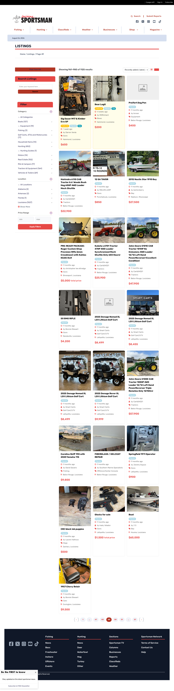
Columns (113, 648)
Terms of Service (149, 643)
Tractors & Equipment (30, 169)
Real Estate (25, 160)
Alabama (23, 189)
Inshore (49, 657)
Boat (131, 515)
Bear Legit (100, 105)
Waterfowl (82, 652)
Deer (79, 648)
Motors (23, 155)
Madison (134, 197)
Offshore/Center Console (107, 471)
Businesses (115, 652)
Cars (65, 601)
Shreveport (67, 276)
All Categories (26, 117)
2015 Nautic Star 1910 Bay (143, 180)
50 (115, 620)
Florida (22, 198)
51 (122, 620)
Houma (134, 532)
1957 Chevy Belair (70, 587)
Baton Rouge (136, 120)
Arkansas (23, 194)
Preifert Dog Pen (137, 103)
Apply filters (35, 227)
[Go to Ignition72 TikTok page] (159, 21)
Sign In (159, 2)
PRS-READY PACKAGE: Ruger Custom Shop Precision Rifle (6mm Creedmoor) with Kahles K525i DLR (73, 252)
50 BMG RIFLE (68, 319)
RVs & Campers (26, 164)
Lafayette (101, 337)
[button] (18, 29)
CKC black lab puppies (72, 529)
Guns (65, 136)
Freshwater (51, 652)
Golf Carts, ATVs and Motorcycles (32, 136)
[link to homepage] (32, 19)
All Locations (26, 185)
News (48, 643)
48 (102, 620)
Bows (99, 118)
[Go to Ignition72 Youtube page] (154, 21)
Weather (113, 666)
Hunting (24, 146)
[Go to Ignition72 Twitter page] (142, 21)
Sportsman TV (116, 643)
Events (48, 666)
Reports (113, 657)
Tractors (66, 202)
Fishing (66, 471)
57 (135, 620)
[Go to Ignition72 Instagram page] (148, 21)
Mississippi (143, 197)
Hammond (67, 139)
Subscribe (169, 2)
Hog (79, 657)
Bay (132, 193)
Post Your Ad (35, 69)
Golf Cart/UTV (103, 334)
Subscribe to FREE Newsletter (19, 686)
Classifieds (114, 662)
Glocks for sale (102, 515)
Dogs (65, 543)
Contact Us (147, 648)
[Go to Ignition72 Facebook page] (137, 21)
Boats (23, 122)
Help (143, 652)
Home (22, 54)
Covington (67, 604)
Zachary (66, 547)
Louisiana (76, 139)
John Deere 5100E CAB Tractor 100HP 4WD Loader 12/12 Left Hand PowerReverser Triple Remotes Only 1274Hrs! (141, 385)
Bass (47, 648)
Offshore (49, 662)
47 (96, 620)
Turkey (80, 662)
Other (80, 666)
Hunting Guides (28, 151)
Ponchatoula (102, 197)
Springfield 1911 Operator (142, 454)
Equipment (135, 117)
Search (137, 16)
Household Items (27, 142)
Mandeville (67, 336)
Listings (30, 54)
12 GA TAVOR (101, 180)
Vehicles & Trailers (28, 173)
